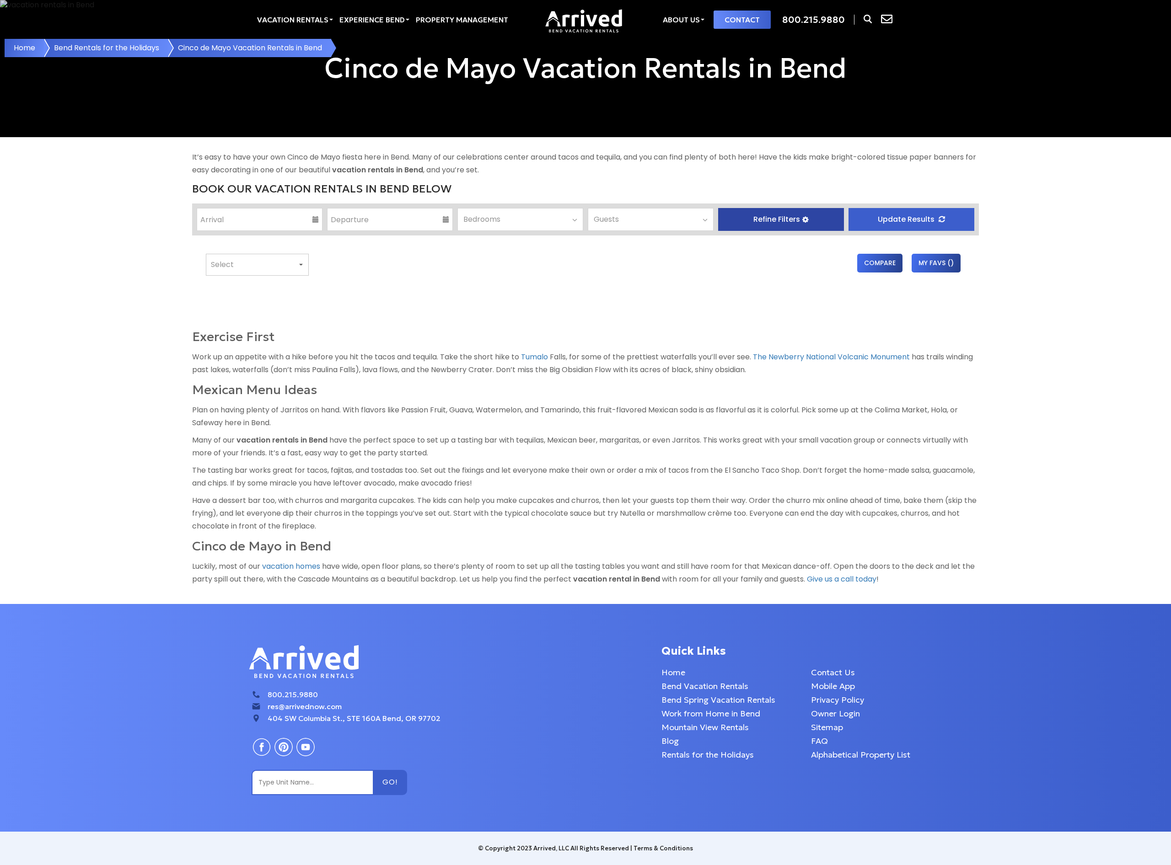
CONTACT (742, 19)
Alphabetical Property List (860, 754)
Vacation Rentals (292, 19)
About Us (681, 19)
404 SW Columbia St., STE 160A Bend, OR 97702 (354, 718)
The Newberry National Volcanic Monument (831, 357)
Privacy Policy (837, 699)
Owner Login (835, 713)
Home (24, 48)
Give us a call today (841, 579)
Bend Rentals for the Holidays (106, 48)
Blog (670, 741)
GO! (390, 782)
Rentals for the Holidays (707, 754)
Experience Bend (372, 19)
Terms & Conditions (663, 848)
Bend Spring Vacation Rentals (718, 699)
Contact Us (833, 672)
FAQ (819, 741)
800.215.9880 (293, 694)
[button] (781, 219)
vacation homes (291, 566)
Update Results (907, 219)
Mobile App (833, 686)
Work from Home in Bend (710, 713)
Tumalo (534, 357)
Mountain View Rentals (705, 727)
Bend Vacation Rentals (704, 686)
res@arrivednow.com (305, 706)
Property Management (462, 19)
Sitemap (827, 727)
